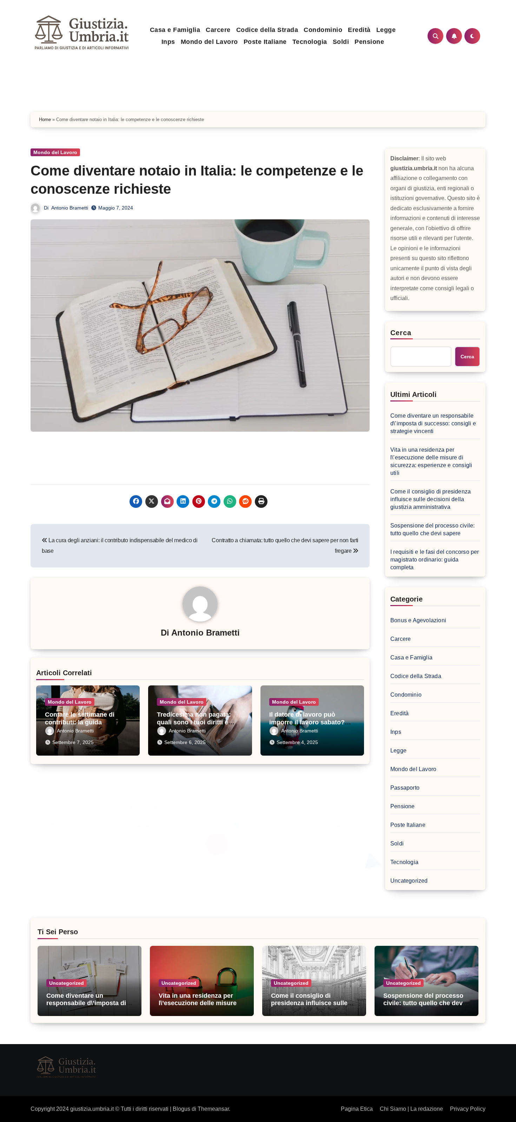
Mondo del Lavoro (209, 41)
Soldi (341, 41)
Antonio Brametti (69, 208)
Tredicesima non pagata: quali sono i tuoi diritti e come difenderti (194, 722)
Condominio (323, 29)
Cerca (401, 333)
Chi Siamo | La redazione (411, 1109)
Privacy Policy (467, 1109)
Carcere (218, 29)
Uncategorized (409, 881)
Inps (168, 41)
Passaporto (404, 788)
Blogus (181, 1109)
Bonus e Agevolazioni (418, 620)
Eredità (359, 29)
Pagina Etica (357, 1109)
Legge (386, 29)
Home (45, 119)
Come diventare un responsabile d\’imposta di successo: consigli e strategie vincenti (433, 423)
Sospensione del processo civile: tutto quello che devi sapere (432, 529)
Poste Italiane (265, 41)
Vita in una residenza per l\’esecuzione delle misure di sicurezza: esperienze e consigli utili (431, 461)
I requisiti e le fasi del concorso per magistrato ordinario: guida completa (434, 559)
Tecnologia (309, 41)
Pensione (369, 41)
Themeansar (213, 1109)
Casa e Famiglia (175, 29)
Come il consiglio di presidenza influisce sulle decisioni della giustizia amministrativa (430, 499)
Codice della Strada (267, 29)
